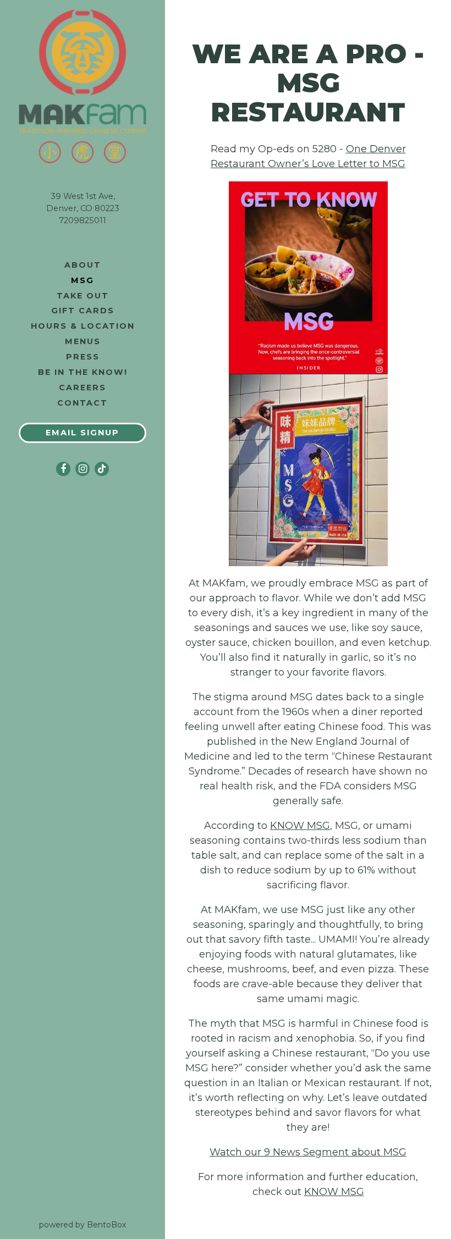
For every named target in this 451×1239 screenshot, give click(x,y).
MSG (82, 280)
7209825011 (82, 220)
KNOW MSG (300, 826)
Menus (83, 341)
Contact (82, 403)
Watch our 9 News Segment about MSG (308, 1152)
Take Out (83, 296)
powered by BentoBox (102, 1224)
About (82, 265)
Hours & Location (83, 326)
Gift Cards (84, 310)
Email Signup (82, 433)
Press (83, 357)
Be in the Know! (84, 372)
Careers (82, 387)
